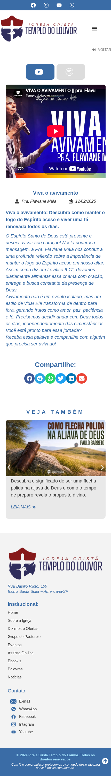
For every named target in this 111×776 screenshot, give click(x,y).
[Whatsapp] (72, 5)
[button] (94, 28)
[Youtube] (59, 5)
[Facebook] (33, 5)
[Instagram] (46, 5)
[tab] (40, 72)
